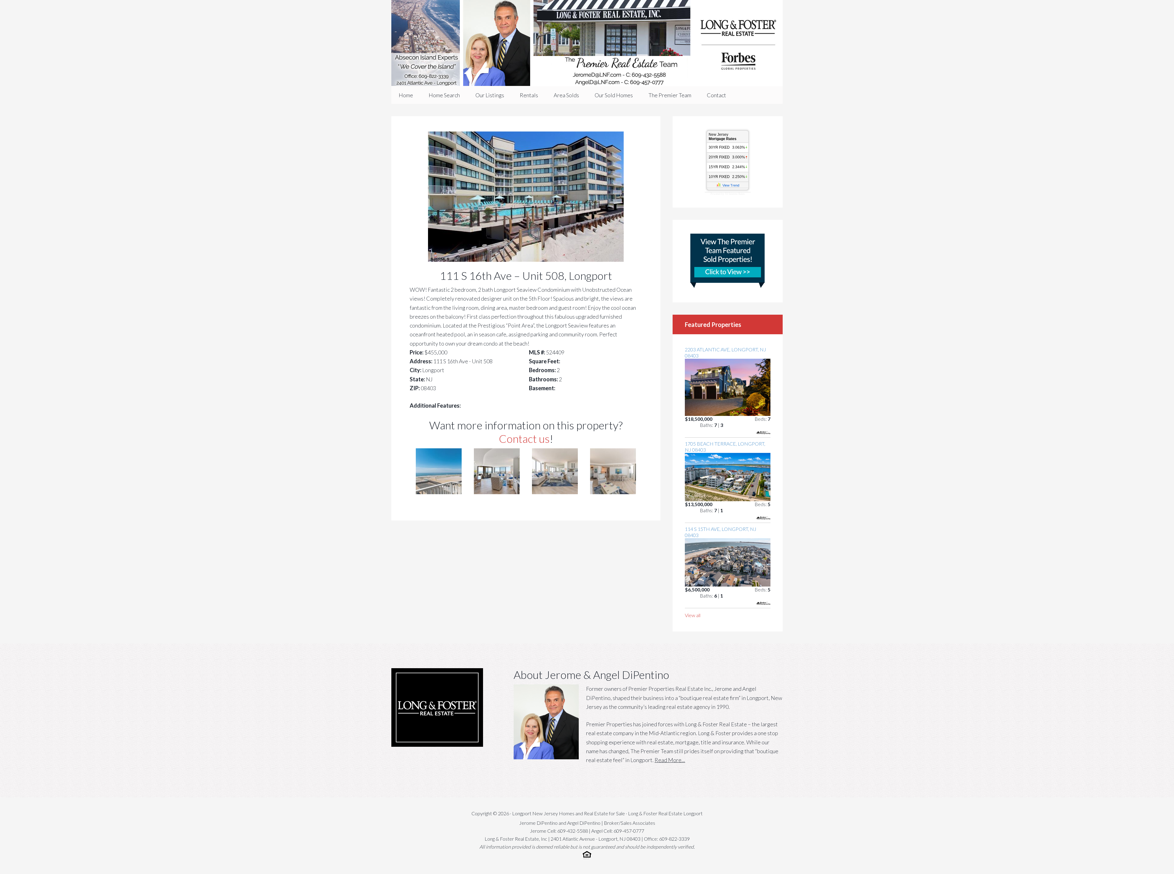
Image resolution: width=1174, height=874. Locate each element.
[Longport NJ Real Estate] (587, 43)
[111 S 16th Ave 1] (439, 492)
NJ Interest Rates (735, 193)
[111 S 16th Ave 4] (613, 492)
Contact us (524, 438)
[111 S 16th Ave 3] (555, 492)
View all (692, 615)
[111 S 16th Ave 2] (497, 492)
